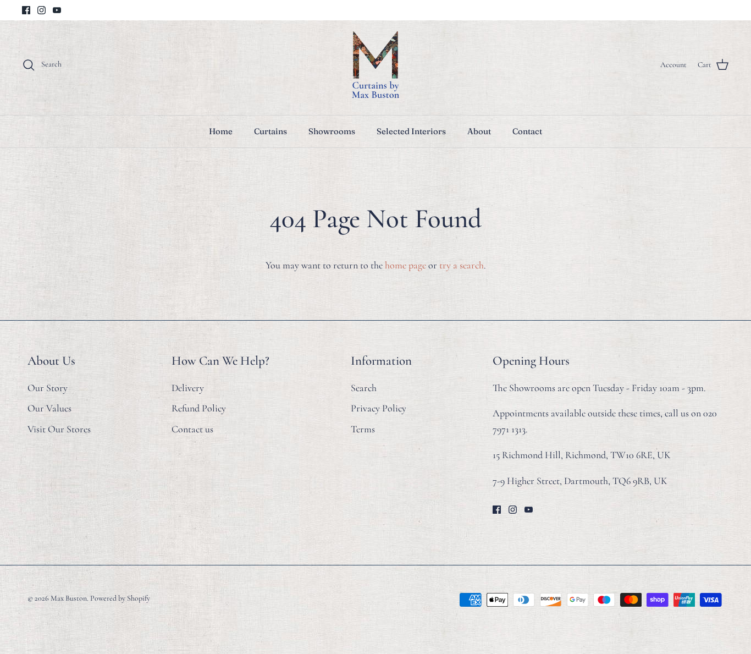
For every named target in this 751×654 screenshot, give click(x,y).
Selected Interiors (411, 131)
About (479, 131)
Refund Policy (199, 408)
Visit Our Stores (59, 429)
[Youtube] (57, 10)
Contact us (192, 429)
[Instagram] (41, 10)
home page (405, 265)
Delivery (188, 388)
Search (364, 388)
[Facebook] (26, 10)
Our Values (49, 408)
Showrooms (331, 131)
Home (221, 131)
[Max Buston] (375, 65)
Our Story (47, 388)
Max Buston (69, 598)
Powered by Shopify (120, 598)
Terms (363, 429)
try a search (461, 265)
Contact (527, 131)
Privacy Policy (378, 408)
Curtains (270, 131)
